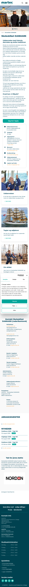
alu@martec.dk (11, 376)
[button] (26, 3)
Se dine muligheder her (13, 164)
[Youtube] (12, 580)
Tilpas (13, 305)
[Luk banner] (26, 275)
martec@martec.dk (10, 527)
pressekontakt (10, 406)
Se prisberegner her (12, 150)
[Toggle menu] (14, 28)
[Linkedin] (6, 580)
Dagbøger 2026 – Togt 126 (9, 436)
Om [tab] (24, 279)
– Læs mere (10, 144)
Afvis (14, 310)
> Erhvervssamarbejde (7, 563)
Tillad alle (14, 301)
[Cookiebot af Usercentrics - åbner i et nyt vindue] (18, 275)
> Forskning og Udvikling (7, 565)
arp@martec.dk (14, 386)
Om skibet (7, 267)
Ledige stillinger (20, 507)
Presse (10, 509)
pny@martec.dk (14, 345)
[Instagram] (9, 580)
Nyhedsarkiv (18, 509)
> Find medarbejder (6, 569)
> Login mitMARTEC (6, 571)
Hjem (2, 32)
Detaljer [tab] (14, 279)
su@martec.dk (10, 334)
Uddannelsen (9, 193)
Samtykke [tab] (5, 279)
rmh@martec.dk (14, 358)
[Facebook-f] (2, 580)
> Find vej (3, 567)
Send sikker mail (8, 507)
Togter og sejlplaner (11, 230)
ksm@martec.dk (14, 367)
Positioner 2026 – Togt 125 (9, 442)
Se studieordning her (12, 154)
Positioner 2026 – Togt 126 (9, 431)
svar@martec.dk (10, 326)
